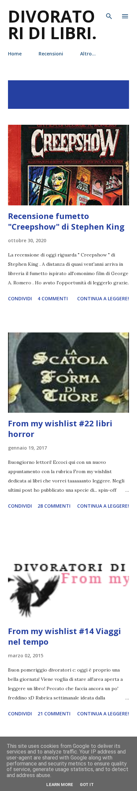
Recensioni (51, 53)
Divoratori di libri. (52, 24)
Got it (87, 784)
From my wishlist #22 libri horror (60, 428)
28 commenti (54, 506)
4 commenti (53, 298)
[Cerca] (109, 12)
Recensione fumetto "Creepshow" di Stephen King (66, 221)
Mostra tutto (104, 87)
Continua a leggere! (103, 298)
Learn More (59, 784)
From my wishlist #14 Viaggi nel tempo (64, 636)
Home (15, 53)
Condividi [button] (20, 298)
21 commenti (54, 713)
